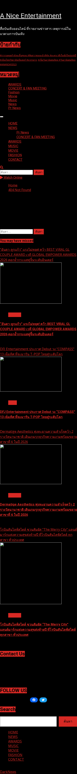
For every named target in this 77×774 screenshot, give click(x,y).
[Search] (1, 167)
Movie (12, 96)
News (12, 104)
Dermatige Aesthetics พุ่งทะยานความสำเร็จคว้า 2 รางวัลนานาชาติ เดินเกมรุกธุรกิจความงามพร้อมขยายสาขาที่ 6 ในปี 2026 (38, 436)
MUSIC (13, 146)
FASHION (15, 155)
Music (12, 100)
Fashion (14, 92)
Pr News (14, 108)
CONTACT (15, 160)
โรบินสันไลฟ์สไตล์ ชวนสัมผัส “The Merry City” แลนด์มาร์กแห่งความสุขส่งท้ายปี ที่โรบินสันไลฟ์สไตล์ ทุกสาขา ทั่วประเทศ (38, 534)
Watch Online (12, 178)
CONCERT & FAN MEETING (27, 88)
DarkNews (8, 771)
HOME (12, 123)
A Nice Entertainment (30, 16)
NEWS (12, 128)
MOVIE (13, 151)
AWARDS (14, 84)
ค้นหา (68, 721)
